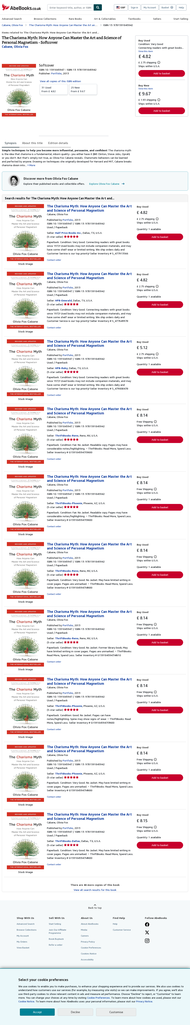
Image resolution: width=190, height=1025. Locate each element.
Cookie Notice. (26, 1001)
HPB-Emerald (63, 300)
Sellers (157, 18)
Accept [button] (37, 1012)
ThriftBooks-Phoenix (68, 503)
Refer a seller (55, 944)
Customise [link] (116, 1012)
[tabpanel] (67, 157)
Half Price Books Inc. (68, 232)
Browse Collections (45, 18)
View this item (145, 51)
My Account (150, 7)
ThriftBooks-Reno (66, 435)
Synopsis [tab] (11, 143)
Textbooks (134, 18)
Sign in (134, 7)
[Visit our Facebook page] (147, 924)
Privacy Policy (88, 941)
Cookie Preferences (91, 947)
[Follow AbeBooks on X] (147, 932)
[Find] (98, 7)
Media (84, 929)
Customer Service (122, 929)
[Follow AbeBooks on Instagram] (147, 941)
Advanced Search (12, 18)
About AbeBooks (90, 923)
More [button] (32, 165)
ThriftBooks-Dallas (67, 841)
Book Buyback (56, 938)
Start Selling (180, 18)
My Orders (22, 941)
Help (181, 7)
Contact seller (54, 259)
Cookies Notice (88, 953)
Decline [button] (75, 1012)
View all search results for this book (95, 889)
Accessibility (87, 959)
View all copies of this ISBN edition (60, 81)
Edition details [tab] (58, 143)
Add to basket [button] (161, 73)
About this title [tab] (32, 143)
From (49, 89)
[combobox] (70, 7)
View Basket (23, 947)
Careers (85, 935)
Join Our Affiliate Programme (57, 931)
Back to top (95, 907)
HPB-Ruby (61, 368)
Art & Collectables (105, 18)
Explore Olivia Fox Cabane (104, 183)
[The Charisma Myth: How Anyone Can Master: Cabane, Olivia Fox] (25, 260)
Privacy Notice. (144, 1001)
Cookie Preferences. (98, 997)
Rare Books (75, 18)
